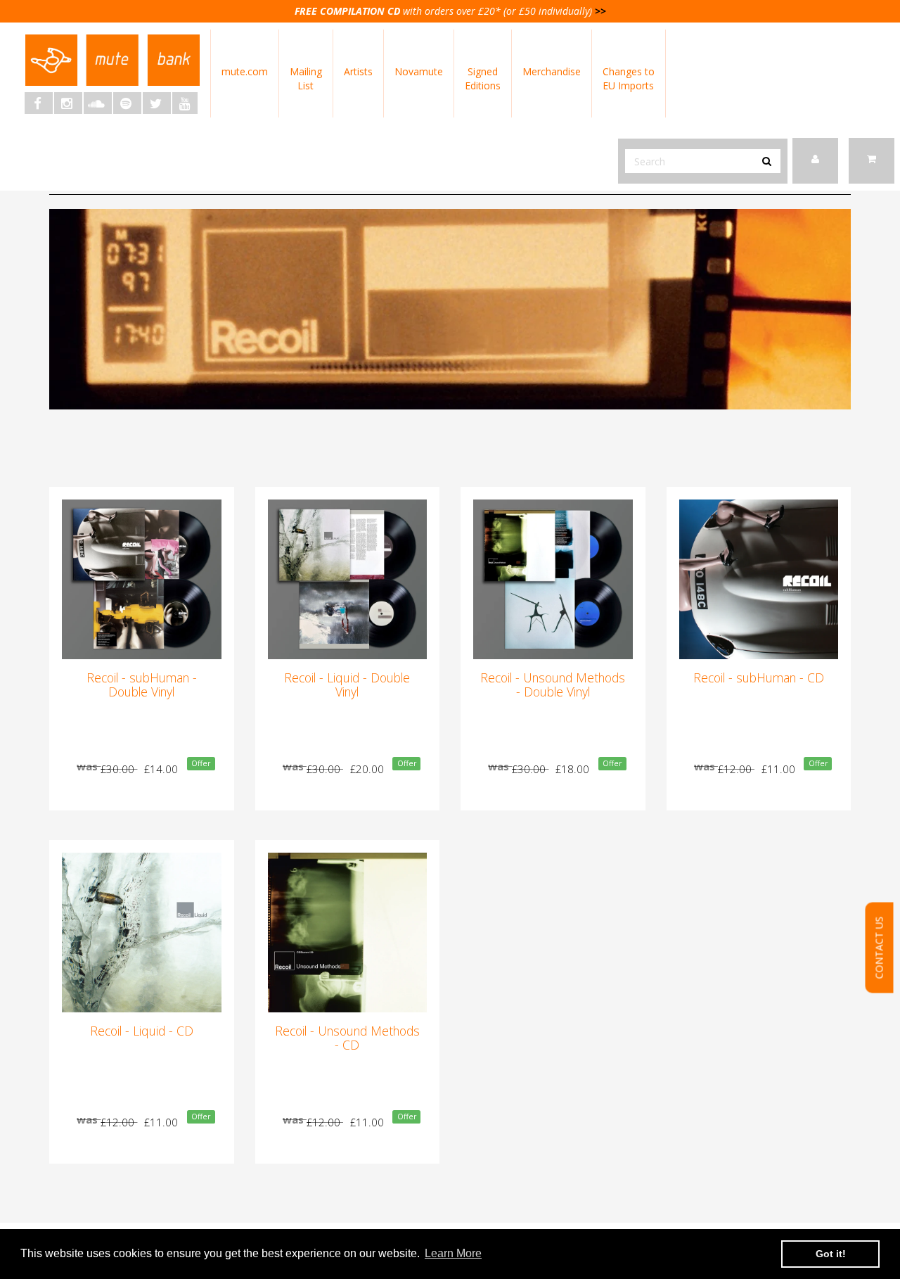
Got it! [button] (831, 1253)
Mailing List (306, 78)
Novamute (418, 71)
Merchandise (551, 71)
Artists (358, 71)
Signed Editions (483, 78)
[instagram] (68, 103)
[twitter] (157, 103)
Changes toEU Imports (629, 78)
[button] (871, 161)
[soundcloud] (98, 103)
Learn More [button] (453, 1253)
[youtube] (185, 103)
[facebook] (39, 103)
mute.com (244, 71)
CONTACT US (879, 948)
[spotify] (127, 103)
